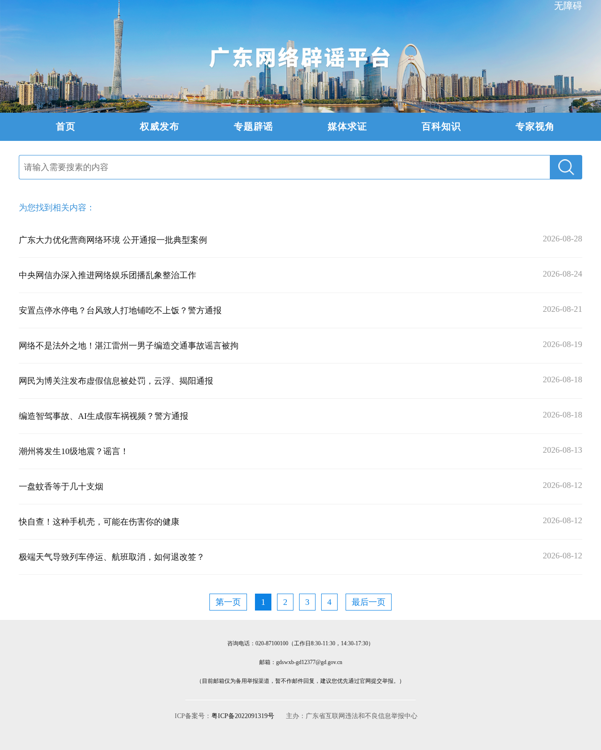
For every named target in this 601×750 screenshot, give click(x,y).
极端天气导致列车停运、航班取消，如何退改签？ (112, 557)
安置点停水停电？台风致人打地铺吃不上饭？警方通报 (120, 310)
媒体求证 (347, 126)
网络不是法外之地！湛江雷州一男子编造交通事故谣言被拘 (129, 345)
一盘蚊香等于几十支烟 (61, 486)
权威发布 (159, 126)
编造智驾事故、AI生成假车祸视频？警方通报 (103, 416)
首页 (66, 126)
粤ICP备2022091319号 (242, 715)
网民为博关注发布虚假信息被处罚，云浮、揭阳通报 (116, 381)
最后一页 (368, 602)
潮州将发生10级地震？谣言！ (74, 451)
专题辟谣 (253, 126)
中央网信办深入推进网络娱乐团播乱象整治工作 (107, 275)
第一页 (228, 602)
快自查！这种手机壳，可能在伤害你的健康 (99, 521)
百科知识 (441, 126)
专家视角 (535, 126)
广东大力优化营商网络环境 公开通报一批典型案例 (113, 240)
